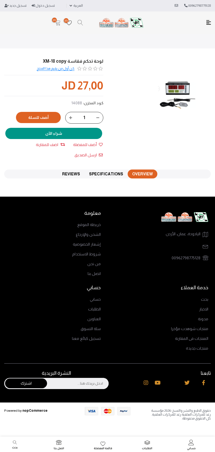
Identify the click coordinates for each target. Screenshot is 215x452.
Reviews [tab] (71, 174)
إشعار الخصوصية (87, 244)
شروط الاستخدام (86, 254)
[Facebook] (203, 382)
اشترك (26, 383)
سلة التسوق (91, 328)
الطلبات (94, 309)
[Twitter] (187, 382)
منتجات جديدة (197, 348)
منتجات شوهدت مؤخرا (189, 328)
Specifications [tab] (106, 174)
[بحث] (80, 23)
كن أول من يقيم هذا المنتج (55, 68)
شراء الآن (53, 133)
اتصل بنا (94, 273)
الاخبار (203, 309)
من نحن (94, 264)
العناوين (94, 319)
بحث (204, 299)
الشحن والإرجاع (88, 234)
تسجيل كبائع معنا (86, 338)
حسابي (95, 299)
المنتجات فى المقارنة (191, 338)
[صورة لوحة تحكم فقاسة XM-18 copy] (178, 91)
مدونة (203, 319)
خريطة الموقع (89, 224)
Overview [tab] (142, 174)
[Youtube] (157, 382)
